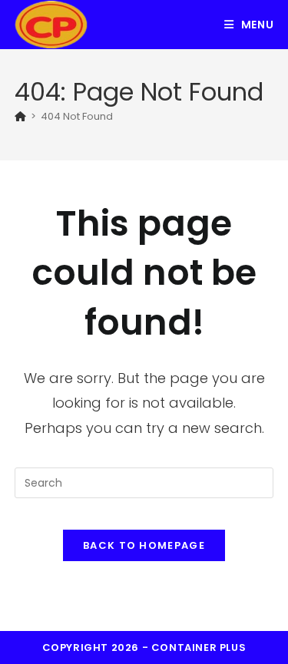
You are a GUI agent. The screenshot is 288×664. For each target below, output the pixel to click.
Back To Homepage (144, 545)
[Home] (20, 116)
